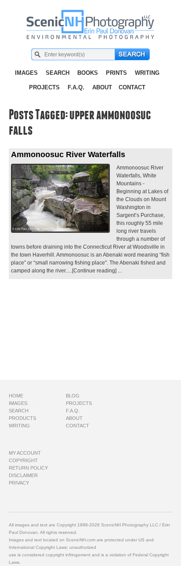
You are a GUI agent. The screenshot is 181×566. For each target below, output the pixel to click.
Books (87, 73)
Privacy (19, 482)
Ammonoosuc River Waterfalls (68, 154)
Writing (147, 73)
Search (57, 73)
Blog (73, 395)
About (102, 87)
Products (22, 418)
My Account (25, 453)
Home (16, 395)
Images (26, 73)
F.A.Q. (76, 87)
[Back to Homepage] (91, 20)
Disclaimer (23, 475)
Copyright (23, 460)
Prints (116, 73)
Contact (132, 87)
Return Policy (28, 467)
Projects (44, 87)
